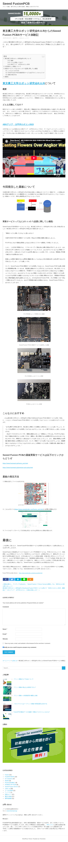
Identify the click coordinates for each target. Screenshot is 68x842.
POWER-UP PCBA (10, 784)
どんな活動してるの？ (17, 62)
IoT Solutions (9, 778)
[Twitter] (12, 579)
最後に (7, 76)
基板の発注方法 (12, 74)
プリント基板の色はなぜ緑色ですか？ (25, 687)
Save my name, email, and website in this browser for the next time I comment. (27, 643)
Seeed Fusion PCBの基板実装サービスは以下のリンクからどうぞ (26, 72)
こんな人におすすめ (13, 70)
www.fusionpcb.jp (12, 811)
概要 (12, 60)
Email (5, 634)
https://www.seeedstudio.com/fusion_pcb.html (29, 509)
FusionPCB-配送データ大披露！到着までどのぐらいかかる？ (32, 712)
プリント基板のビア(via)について (24, 679)
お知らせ (21, 38)
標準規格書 (8, 798)
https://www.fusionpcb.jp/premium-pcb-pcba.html (18, 467)
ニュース (26, 38)
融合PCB (15, 38)
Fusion (7, 774)
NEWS (7, 780)
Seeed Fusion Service (11, 786)
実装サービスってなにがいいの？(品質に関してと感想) (21, 68)
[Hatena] (18, 579)
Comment (6, 607)
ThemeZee (42, 838)
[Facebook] (6, 579)
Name (5, 629)
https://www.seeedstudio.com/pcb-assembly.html (30, 573)
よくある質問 (9, 790)
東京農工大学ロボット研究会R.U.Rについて (18, 58)
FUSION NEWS (9, 776)
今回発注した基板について (13, 66)
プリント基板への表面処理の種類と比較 (25, 695)
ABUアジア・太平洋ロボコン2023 (20, 64)
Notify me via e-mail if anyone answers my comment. (20, 647)
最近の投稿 (8, 796)
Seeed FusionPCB (16, 3)
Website (5, 639)
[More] (30, 579)
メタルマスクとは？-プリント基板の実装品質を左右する (30, 703)
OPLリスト (50, 824)
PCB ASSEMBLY (10, 782)
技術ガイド (8, 794)
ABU (18, 124)
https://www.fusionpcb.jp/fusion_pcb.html (15, 463)
